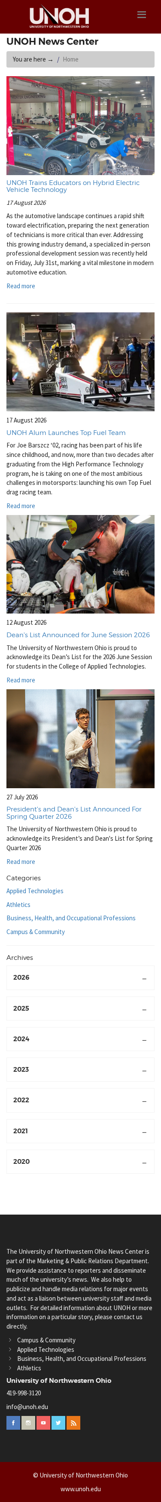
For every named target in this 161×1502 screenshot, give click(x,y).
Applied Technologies (35, 891)
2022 (21, 1100)
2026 (21, 977)
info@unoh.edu (27, 1407)
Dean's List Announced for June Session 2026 (78, 635)
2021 (20, 1131)
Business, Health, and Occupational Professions (71, 918)
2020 (21, 1161)
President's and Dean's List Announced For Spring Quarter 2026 (74, 812)
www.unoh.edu (81, 1489)
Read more (21, 286)
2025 (21, 1008)
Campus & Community (35, 932)
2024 (21, 1039)
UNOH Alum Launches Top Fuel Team (66, 433)
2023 (21, 1069)
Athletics (18, 905)
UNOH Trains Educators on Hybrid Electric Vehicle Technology (73, 186)
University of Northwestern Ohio (59, 1381)
